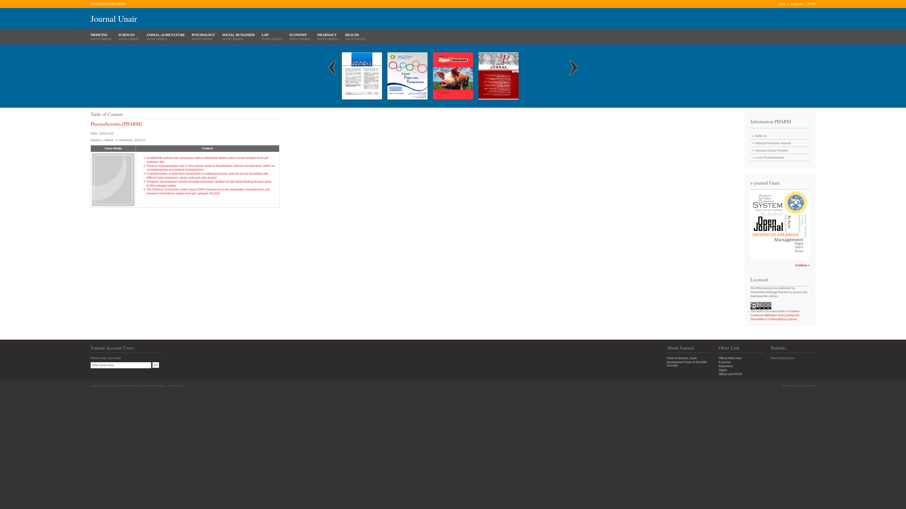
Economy (298, 34)
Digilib (723, 370)
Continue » (802, 265)
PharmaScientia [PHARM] (116, 124)
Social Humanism (238, 34)
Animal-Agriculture (165, 34)
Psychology (203, 34)
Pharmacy (327, 34)
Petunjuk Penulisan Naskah (773, 143)
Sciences (126, 34)
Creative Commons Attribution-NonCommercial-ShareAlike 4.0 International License (775, 315)
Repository (726, 366)
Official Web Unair (730, 358)
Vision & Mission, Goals (682, 358)
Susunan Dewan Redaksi (771, 150)
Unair (782, 4)
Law (265, 34)
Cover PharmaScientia (769, 157)
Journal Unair (114, 18)
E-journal (724, 362)
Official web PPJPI (730, 374)
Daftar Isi (761, 136)
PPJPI (811, 4)
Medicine (99, 34)
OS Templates (806, 385)
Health (352, 34)
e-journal (796, 4)
